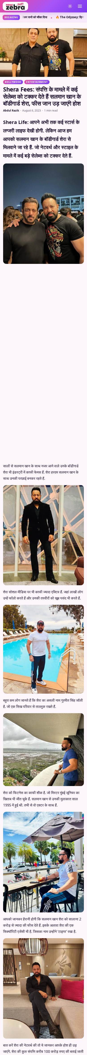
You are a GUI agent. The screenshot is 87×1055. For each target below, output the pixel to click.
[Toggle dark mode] (70, 6)
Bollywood (13, 82)
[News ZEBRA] (33, 6)
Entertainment (37, 82)
